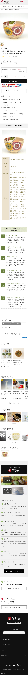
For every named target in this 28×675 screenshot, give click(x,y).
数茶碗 (5, 116)
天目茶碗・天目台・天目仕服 (11, 119)
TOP (26, 673)
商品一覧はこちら (14, 403)
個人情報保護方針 (7, 669)
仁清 (20, 102)
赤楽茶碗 (19, 114)
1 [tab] (12, 442)
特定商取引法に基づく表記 (19, 669)
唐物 (18, 99)
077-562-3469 (7, 601)
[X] (6, 665)
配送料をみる (22, 71)
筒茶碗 (18, 111)
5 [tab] (15, 442)
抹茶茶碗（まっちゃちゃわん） (20, 9)
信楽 (11, 102)
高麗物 (5, 102)
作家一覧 (6, 105)
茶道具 (6, 9)
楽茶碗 (5, 114)
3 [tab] (14, 423)
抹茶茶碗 (11, 9)
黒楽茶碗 (12, 114)
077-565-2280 (7, 584)
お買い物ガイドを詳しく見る (14, 571)
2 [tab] (13, 423)
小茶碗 (12, 116)
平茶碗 (12, 111)
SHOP (2, 9)
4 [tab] (15, 423)
